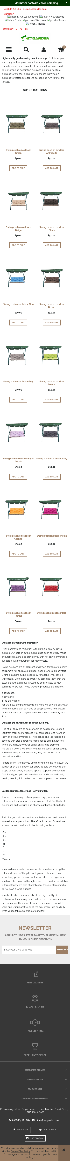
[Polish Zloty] (26, 29)
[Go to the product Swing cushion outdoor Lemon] (51, 355)
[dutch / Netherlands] (51, 16)
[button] (9, 49)
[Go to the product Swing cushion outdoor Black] (51, 201)
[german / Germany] (34, 20)
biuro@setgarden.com (35, 9)
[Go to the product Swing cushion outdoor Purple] (18, 586)
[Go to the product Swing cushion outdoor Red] (51, 586)
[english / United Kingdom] (22, 16)
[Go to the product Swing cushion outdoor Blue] (18, 278)
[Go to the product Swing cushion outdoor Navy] (51, 432)
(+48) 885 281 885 (12, 9)
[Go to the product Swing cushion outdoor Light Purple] (18, 432)
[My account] (44, 49)
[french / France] (35, 23)
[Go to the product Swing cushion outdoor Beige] (18, 201)
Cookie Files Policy (20, 1151)
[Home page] (35, 38)
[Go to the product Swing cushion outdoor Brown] (51, 278)
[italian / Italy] (13, 20)
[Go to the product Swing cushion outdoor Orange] (18, 509)
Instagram (37, 1138)
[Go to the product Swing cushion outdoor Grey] (18, 355)
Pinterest (50, 1130)
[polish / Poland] (57, 20)
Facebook (23, 1130)
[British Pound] (16, 29)
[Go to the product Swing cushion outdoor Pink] (51, 509)
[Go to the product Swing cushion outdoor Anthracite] (51, 123)
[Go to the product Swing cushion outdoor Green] (18, 123)
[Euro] (21, 29)
